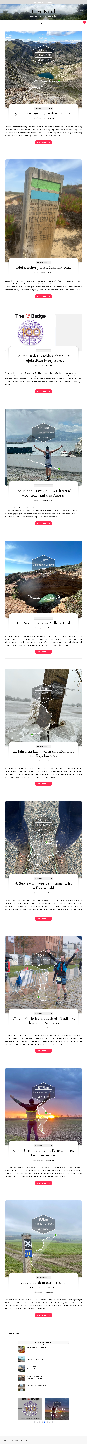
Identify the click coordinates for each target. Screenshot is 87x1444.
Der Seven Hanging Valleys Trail (43, 622)
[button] (20, 1408)
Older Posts (12, 1334)
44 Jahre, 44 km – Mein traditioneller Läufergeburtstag (43, 753)
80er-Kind (43, 11)
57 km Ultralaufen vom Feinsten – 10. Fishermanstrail (43, 1153)
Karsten (52, 118)
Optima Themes (22, 1440)
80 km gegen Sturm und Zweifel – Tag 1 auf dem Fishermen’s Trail (35, 1377)
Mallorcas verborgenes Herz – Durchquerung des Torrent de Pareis (36, 1387)
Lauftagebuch (43, 262)
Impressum (49, 2)
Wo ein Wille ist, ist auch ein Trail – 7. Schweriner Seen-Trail (43, 1020)
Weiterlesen (43, 142)
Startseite (38, 2)
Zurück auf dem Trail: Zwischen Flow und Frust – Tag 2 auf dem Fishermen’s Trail (36, 1368)
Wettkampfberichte (43, 108)
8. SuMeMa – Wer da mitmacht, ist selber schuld (43, 885)
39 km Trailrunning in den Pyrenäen (43, 113)
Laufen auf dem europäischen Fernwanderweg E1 (43, 1285)
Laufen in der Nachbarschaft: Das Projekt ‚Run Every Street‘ (43, 358)
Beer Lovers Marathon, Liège (36, 1347)
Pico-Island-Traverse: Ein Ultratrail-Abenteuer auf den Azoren (43, 493)
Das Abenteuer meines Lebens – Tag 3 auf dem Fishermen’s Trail (35, 1358)
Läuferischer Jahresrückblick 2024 (43, 267)
